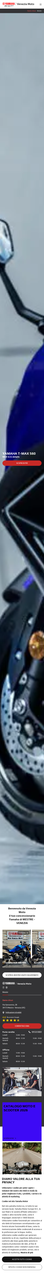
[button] (41, 4)
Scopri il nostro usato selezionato (22, 975)
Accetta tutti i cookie (22, 1259)
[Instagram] (7, 987)
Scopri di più (22, 463)
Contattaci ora (22, 1026)
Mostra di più (27, 1252)
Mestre (5, 992)
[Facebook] (3, 987)
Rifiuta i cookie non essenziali (22, 1267)
